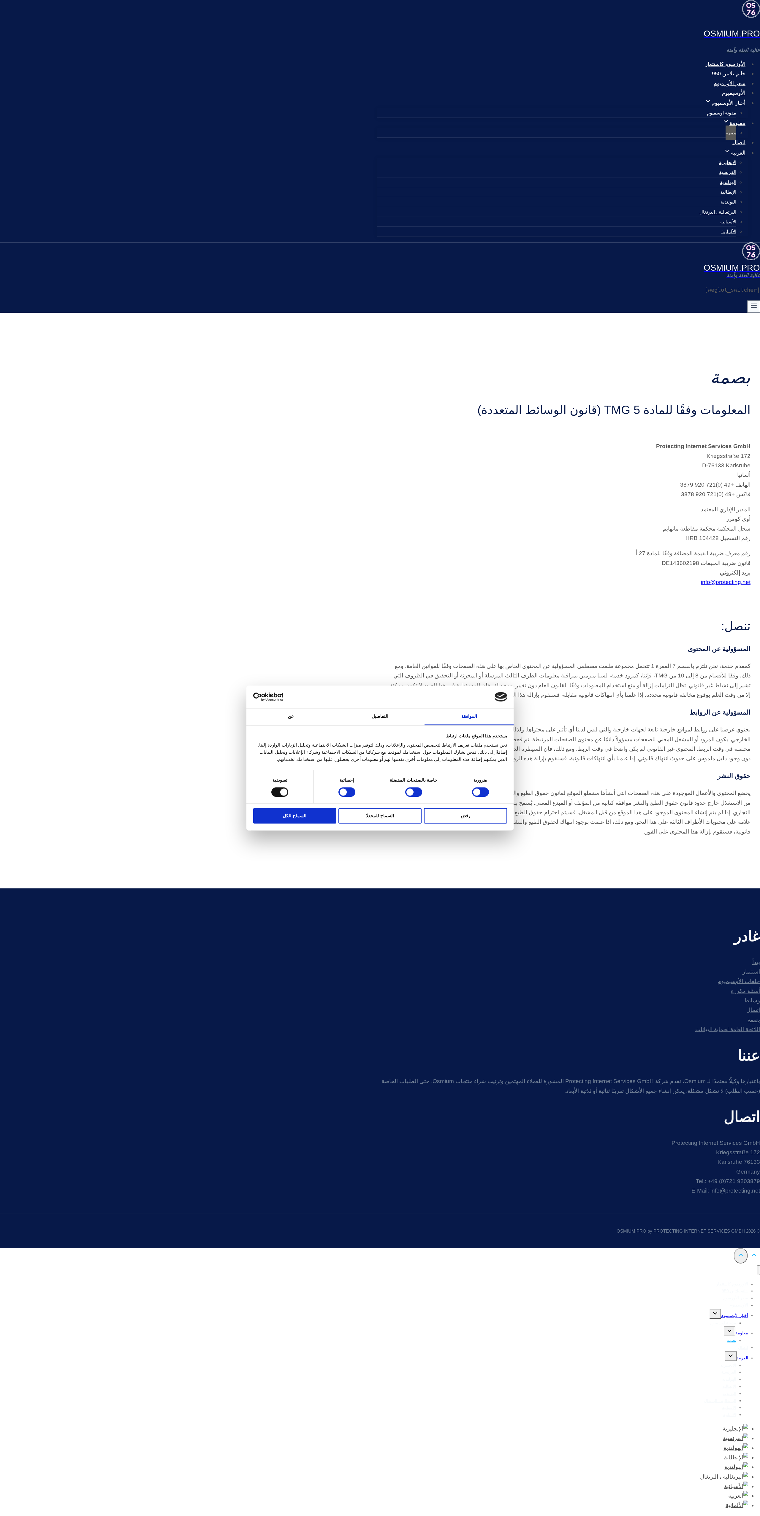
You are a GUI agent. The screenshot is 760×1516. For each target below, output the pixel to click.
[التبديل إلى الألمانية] (737, 1505)
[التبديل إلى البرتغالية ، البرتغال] (724, 1477)
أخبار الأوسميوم (734, 1315)
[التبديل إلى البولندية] (736, 1467)
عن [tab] (291, 716)
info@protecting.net (725, 582)
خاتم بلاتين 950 (728, 74)
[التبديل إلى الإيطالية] (736, 1457)
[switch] (414, 792)
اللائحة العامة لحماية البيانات (727, 1029)
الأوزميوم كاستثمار (725, 64)
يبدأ (756, 962)
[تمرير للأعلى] (754, 1256)
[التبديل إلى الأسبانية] (736, 1486)
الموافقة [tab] (469, 716)
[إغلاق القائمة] (758, 1270)
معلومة (741, 1333)
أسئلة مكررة (745, 991)
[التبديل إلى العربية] (738, 1496)
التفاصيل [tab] (380, 716)
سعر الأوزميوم (729, 83)
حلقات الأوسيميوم (739, 981)
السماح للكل (294, 815)
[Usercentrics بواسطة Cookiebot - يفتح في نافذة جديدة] (279, 696)
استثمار (751, 972)
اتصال (738, 142)
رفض (465, 815)
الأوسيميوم (733, 93)
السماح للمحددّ (380, 815)
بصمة (731, 132)
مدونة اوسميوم (721, 112)
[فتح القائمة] (753, 306)
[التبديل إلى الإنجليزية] (735, 1428)
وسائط (752, 1000)
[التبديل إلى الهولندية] (735, 1448)
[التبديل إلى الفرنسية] (735, 1438)
